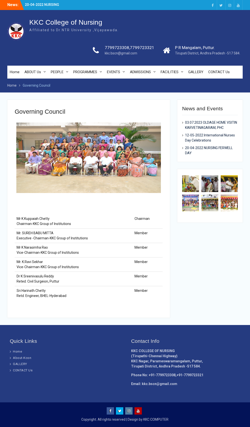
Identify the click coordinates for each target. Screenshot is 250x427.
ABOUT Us (32, 72)
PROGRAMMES (85, 72)
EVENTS (113, 72)
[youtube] (238, 5)
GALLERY (195, 72)
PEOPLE (57, 72)
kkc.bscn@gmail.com (121, 53)
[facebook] (212, 5)
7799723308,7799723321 (129, 47)
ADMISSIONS (140, 72)
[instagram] (229, 5)
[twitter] (221, 5)
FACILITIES (169, 72)
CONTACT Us (219, 72)
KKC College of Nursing (65, 22)
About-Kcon (22, 358)
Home (15, 72)
